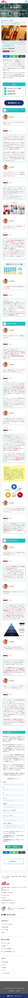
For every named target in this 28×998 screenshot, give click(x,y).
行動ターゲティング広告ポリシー (9, 902)
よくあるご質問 (6, 973)
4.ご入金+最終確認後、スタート (9, 951)
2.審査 (4, 945)
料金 (3, 932)
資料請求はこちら (15, 103)
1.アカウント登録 (6, 943)
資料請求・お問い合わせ (8, 892)
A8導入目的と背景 (11, 91)
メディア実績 (5, 929)
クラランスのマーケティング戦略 (14, 88)
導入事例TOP (13, 861)
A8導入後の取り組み (11, 93)
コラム (4, 964)
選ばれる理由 (5, 927)
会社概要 (17, 990)
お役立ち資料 (5, 962)
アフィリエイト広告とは (8, 924)
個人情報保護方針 (12, 990)
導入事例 (4, 967)
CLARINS (12, 51)
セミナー (4, 970)
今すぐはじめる (6, 895)
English (4, 897)
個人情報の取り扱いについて (8, 900)
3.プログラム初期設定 (7, 948)
